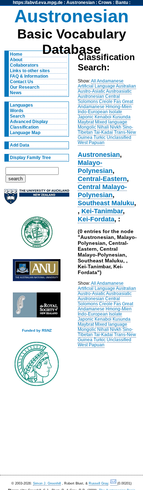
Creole (106, 101)
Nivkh (115, 127)
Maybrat (86, 122)
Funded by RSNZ (37, 330)
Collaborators (24, 65)
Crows (105, 2)
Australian (126, 86)
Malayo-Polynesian (95, 166)
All (93, 81)
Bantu (121, 2)
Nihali (103, 127)
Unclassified (119, 137)
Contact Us (21, 81)
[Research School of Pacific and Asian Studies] (36, 272)
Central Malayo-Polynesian (102, 191)
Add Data (19, 145)
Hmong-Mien (119, 106)
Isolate (115, 111)
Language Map (25, 132)
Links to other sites (30, 70)
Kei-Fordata (96, 219)
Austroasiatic (119, 91)
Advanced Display (29, 121)
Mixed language (111, 122)
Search (17, 116)
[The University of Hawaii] (36, 234)
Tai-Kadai (103, 132)
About (16, 59)
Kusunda (122, 116)
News (16, 92)
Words (16, 110)
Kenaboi (103, 116)
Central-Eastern (102, 179)
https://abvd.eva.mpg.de (38, 2)
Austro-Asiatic (91, 91)
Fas (117, 101)
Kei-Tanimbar (102, 211)
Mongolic (87, 127)
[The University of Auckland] (36, 199)
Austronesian (80, 2)
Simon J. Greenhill (47, 483)
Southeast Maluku (106, 203)
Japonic (86, 116)
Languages (21, 105)
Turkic (100, 137)
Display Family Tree (30, 157)
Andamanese (110, 81)
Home (16, 54)
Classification (24, 127)
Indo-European (93, 111)
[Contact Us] (113, 484)
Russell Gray (98, 483)
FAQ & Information (29, 76)
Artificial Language (96, 86)
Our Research (24, 87)
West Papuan (91, 142)
